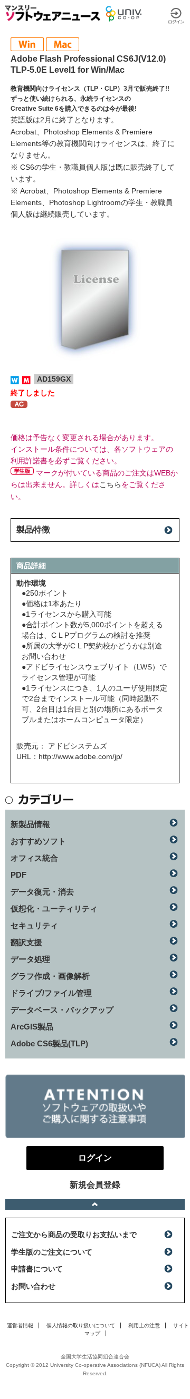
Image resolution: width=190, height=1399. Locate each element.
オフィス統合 (34, 857)
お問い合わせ (33, 1286)
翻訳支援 (26, 942)
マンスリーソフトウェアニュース (52, 13)
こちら (110, 484)
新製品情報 (30, 824)
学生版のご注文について (51, 1252)
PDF (18, 874)
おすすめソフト (38, 841)
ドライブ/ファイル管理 (51, 992)
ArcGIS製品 (32, 1026)
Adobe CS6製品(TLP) (49, 1043)
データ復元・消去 (42, 891)
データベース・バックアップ (62, 1009)
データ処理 (30, 959)
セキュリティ (34, 925)
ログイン (176, 16)
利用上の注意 (144, 1325)
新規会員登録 (95, 1184)
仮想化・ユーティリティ (54, 908)
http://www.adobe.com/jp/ (80, 756)
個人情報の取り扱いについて (80, 1325)
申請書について (37, 1269)
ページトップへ (95, 1204)
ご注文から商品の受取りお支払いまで (74, 1234)
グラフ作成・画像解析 (50, 975)
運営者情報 (20, 1325)
